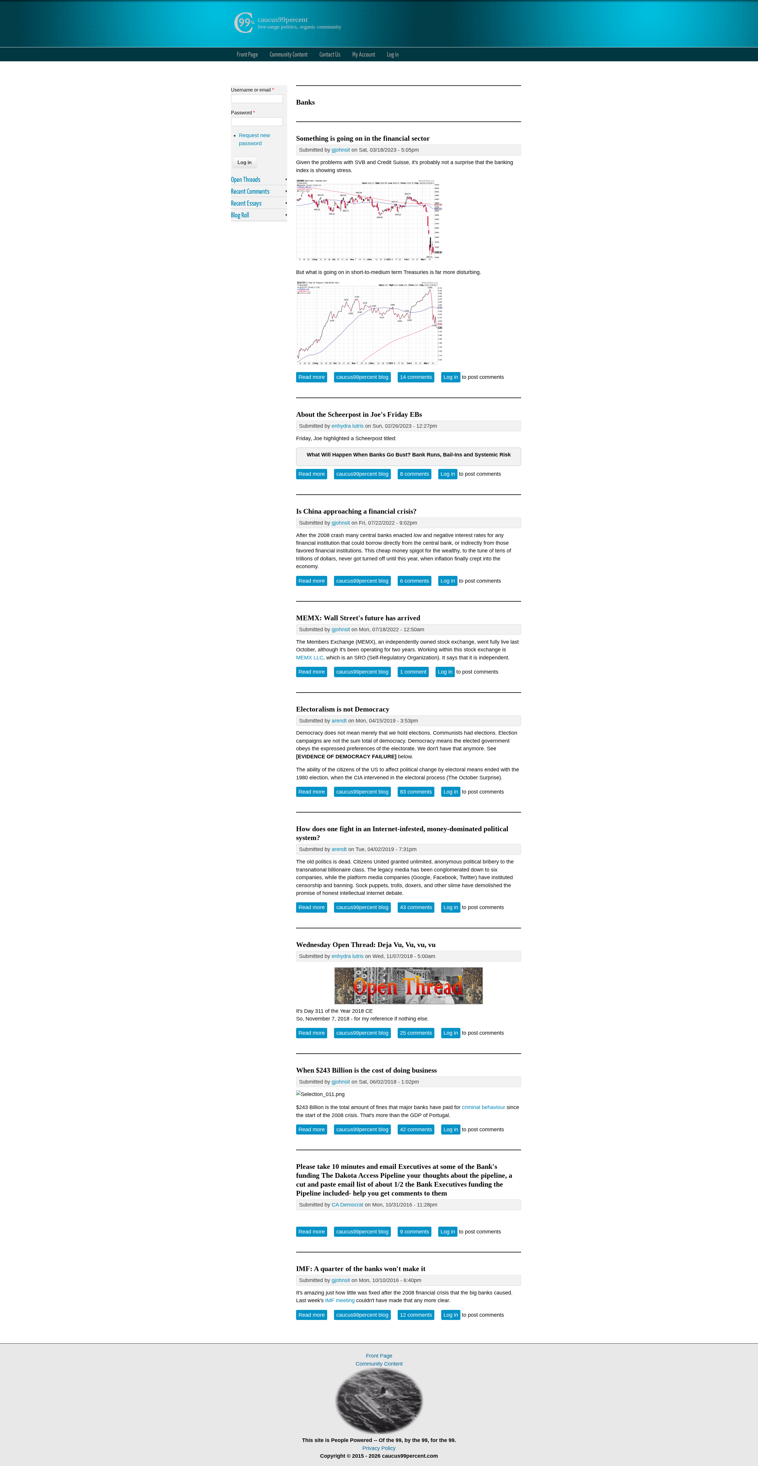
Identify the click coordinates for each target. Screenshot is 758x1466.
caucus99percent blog (362, 377)
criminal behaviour (483, 1107)
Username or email (252, 89)
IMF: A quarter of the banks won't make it (360, 1269)
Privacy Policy (379, 1448)
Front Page (247, 54)
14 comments (416, 377)
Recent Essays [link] (246, 203)
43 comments (416, 907)
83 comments (416, 792)
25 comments (416, 1033)
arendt (339, 721)
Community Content (289, 54)
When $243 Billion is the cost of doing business (366, 1070)
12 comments (416, 1315)
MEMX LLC (309, 658)
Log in (393, 54)
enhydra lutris (348, 426)
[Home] (244, 31)
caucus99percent (283, 19)
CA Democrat (347, 1205)
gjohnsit (341, 150)
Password (243, 112)
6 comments (414, 581)
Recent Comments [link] (250, 191)
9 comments (414, 1232)
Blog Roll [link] (240, 215)
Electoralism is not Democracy (342, 709)
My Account (363, 54)
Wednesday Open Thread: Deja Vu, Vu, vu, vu (366, 945)
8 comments (414, 474)
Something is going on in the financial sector (363, 138)
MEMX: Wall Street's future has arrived (358, 618)
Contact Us (330, 54)
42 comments (416, 1129)
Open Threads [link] (245, 179)
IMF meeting (340, 1300)
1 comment (413, 672)
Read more (312, 377)
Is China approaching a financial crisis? (356, 511)
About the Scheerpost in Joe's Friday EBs (359, 414)
